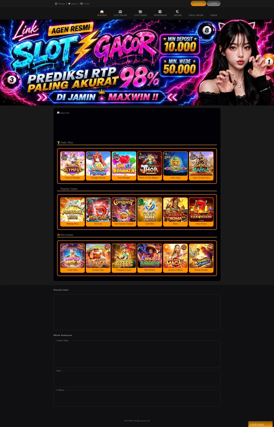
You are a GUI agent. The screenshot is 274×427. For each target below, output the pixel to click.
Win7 (131, 421)
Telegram (74, 4)
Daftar (199, 3)
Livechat (86, 4)
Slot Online (120, 15)
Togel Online (196, 15)
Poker (213, 15)
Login (213, 3)
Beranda (102, 15)
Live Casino (140, 15)
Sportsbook (160, 15)
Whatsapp (61, 4)
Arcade (178, 15)
